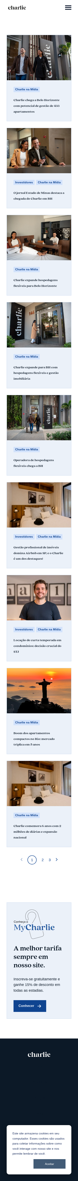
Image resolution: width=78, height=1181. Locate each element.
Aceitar (49, 1164)
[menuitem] (39, 1066)
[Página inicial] (17, 7)
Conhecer (26, 1006)
